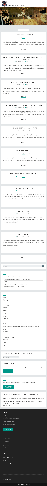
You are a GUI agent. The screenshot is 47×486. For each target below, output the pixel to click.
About (14, 2)
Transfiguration (31, 403)
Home (9, 2)
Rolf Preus (28, 130)
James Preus (29, 37)
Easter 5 (18, 398)
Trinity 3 (39, 403)
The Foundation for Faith (23, 188)
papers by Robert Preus (7, 401)
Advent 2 (7, 398)
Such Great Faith (23, 151)
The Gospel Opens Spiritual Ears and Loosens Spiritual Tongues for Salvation (20, 276)
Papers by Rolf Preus (16, 401)
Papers (37, 2)
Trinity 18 (7, 405)
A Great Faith (23, 211)
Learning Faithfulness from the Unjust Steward (14, 286)
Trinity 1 (35, 403)
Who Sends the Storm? (23, 35)
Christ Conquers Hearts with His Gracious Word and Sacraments (23, 58)
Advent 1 (4, 398)
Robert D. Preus (10, 403)
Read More (23, 49)
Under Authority (24, 234)
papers (42, 400)
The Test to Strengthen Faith (23, 82)
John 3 (40, 398)
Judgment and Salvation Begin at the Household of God (15, 284)
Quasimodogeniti (32, 401)
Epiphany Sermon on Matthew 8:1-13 (23, 174)
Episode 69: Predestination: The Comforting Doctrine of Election (17, 279)
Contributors (20, 2)
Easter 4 (15, 398)
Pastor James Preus (24, 401)
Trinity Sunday (10, 405)
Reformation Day (37, 401)
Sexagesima (27, 403)
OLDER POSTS (23, 257)
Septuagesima (23, 403)
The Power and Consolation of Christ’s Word (23, 105)
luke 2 (16, 399)
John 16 (42, 398)
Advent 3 (9, 398)
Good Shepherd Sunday (28, 398)
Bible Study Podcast (13, 5)
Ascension (12, 398)
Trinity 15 (4, 405)
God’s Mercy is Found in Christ (10, 281)
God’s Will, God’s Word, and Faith (23, 128)
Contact (23, 5)
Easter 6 (20, 398)
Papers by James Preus (8, 463)
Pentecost (29, 401)
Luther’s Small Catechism (8, 457)
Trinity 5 (42, 403)
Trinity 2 (37, 403)
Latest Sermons (30, 2)
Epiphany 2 (23, 398)
